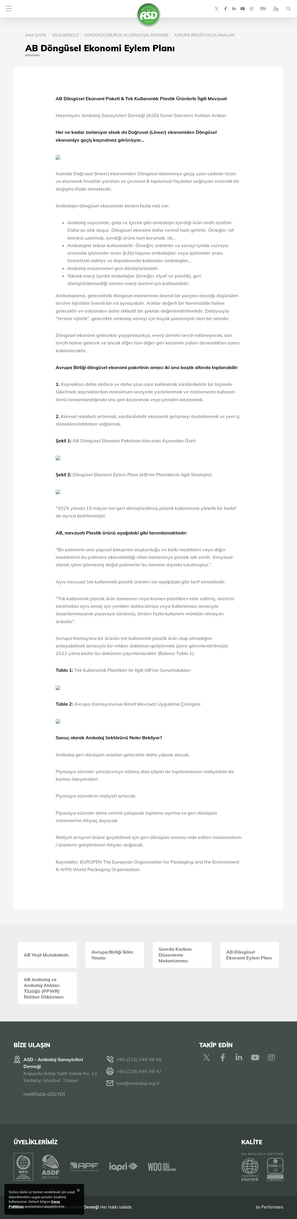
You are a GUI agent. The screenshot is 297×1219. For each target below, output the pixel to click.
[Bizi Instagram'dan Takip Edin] (251, 8)
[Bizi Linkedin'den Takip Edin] (234, 8)
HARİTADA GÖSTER (44, 1094)
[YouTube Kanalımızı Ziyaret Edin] (242, 8)
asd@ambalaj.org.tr (138, 1083)
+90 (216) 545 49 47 (139, 1071)
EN (263, 8)
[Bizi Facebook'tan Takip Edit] (225, 8)
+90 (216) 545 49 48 (139, 1059)
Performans (272, 1207)
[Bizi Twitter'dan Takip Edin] (216, 8)
